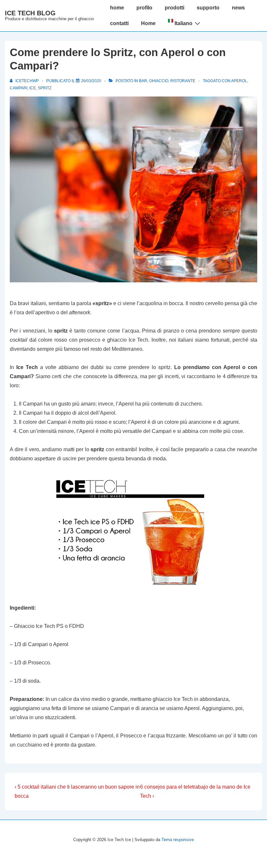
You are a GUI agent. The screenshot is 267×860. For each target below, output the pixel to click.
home (117, 7)
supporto (208, 7)
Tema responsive (178, 839)
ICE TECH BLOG (30, 13)
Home (148, 23)
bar (143, 81)
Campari (18, 88)
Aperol (239, 81)
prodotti (174, 7)
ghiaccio (158, 81)
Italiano (182, 23)
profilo (144, 7)
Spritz (44, 88)
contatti (119, 23)
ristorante (182, 81)
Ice (32, 88)
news (238, 7)
